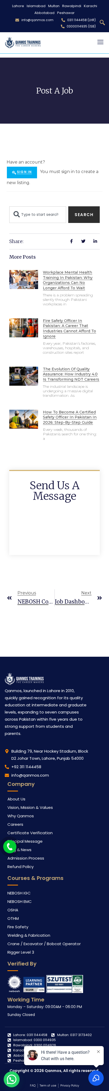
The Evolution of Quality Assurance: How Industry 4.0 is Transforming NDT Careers (71, 374)
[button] (12, 1079)
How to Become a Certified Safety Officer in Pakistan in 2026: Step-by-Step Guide (70, 417)
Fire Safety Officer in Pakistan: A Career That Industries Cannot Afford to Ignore (69, 328)
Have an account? (26, 162)
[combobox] (37, 214)
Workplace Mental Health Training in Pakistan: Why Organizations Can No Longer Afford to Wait (68, 280)
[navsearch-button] (102, 23)
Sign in (24, 172)
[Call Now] (9, 846)
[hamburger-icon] (100, 42)
